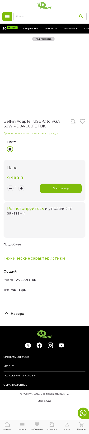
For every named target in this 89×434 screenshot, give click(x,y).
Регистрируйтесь (25, 208)
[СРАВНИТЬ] (73, 121)
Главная (7, 429)
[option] (10, 149)
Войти (67, 429)
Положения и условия (20, 376)
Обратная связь (15, 385)
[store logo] (44, 5)
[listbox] (46, 149)
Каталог (7, 16)
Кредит (9, 366)
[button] (39, 111)
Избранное (37, 429)
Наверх (17, 314)
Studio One (45, 400)
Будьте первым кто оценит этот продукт (31, 133)
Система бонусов (16, 357)
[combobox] (50, 16)
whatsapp (83, 413)
